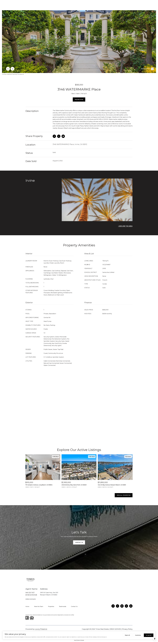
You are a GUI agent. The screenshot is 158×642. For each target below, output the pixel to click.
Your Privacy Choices (79, 640)
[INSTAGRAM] (117, 606)
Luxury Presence (41, 629)
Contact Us (74, 606)
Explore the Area (125, 226)
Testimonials (62, 606)
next (12, 69)
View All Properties (124, 495)
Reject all (127, 635)
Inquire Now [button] (79, 99)
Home (27, 606)
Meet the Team (38, 606)
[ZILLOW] (130, 606)
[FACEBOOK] (113, 606)
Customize (138, 635)
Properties (51, 606)
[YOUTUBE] (122, 606)
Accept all (148, 635)
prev (8, 69)
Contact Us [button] (79, 542)
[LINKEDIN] (126, 606)
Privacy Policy (127, 629)
